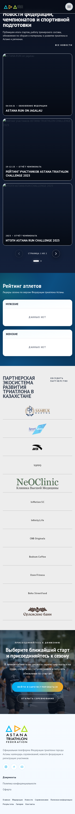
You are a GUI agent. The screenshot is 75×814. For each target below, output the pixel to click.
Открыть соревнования (37, 698)
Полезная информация (61, 800)
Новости (29, 800)
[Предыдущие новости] (19, 253)
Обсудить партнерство (59, 379)
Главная (6, 800)
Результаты (8, 804)
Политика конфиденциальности (19, 783)
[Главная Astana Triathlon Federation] (13, 7)
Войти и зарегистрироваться (37, 687)
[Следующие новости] (56, 253)
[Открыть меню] (69, 7)
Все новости (63, 45)
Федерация (17, 800)
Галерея (19, 804)
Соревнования (41, 800)
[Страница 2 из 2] (41, 261)
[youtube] (22, 767)
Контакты (30, 804)
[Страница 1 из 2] (36, 261)
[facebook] (14, 767)
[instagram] (6, 767)
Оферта (7, 789)
